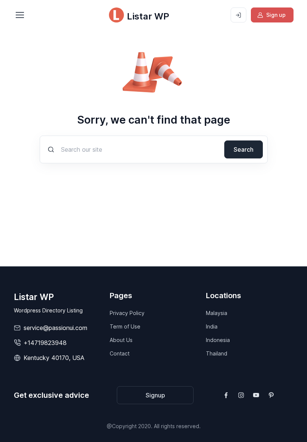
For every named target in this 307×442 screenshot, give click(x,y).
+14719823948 (45, 342)
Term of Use (125, 326)
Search (243, 149)
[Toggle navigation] (19, 15)
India (212, 326)
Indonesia (218, 340)
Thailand (216, 353)
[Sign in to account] (238, 14)
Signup (155, 395)
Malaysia (216, 313)
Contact (120, 353)
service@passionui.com (55, 328)
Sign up (276, 15)
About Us (121, 340)
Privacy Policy (127, 313)
